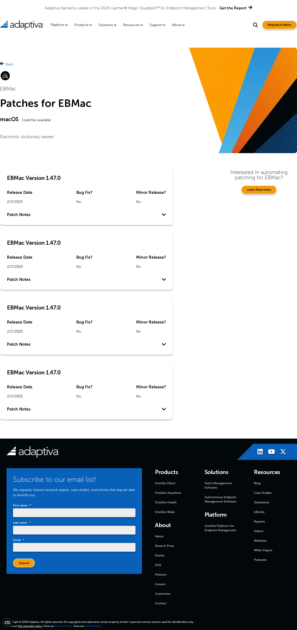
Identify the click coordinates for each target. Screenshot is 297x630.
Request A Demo (279, 25)
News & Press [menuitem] (164, 546)
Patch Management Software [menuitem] (218, 485)
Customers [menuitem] (162, 594)
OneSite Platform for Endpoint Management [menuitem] (220, 528)
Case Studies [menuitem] (263, 493)
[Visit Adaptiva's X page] (281, 452)
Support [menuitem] (156, 25)
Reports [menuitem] (259, 521)
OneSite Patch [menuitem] (165, 483)
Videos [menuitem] (258, 531)
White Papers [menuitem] (263, 550)
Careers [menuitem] (160, 584)
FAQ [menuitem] (158, 565)
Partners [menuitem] (161, 574)
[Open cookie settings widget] (7, 622)
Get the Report (233, 8)
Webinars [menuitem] (260, 541)
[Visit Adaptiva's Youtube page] (269, 452)
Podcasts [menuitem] (260, 560)
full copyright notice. (30, 626)
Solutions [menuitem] (105, 25)
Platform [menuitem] (57, 25)
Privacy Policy (63, 626)
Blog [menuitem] (257, 483)
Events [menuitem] (159, 555)
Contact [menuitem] (160, 603)
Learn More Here (259, 190)
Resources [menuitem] (131, 25)
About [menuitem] (176, 25)
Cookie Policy (93, 626)
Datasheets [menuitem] (261, 502)
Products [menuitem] (81, 25)
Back (9, 64)
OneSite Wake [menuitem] (165, 512)
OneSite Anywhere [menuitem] (168, 493)
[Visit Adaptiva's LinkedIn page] (258, 452)
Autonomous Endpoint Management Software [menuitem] (220, 499)
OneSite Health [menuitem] (166, 502)
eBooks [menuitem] (259, 512)
